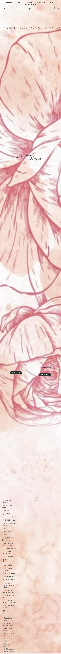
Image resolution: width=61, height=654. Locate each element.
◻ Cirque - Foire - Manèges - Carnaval (9, 601)
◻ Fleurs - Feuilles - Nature (9, 634)
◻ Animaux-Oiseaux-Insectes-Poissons (8, 584)
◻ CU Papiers (7, 564)
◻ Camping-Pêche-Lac (9, 596)
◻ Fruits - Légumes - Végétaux (9, 639)
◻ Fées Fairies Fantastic (7, 629)
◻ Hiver (5, 534)
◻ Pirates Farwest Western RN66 (8, 624)
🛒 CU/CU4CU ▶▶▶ (7, 538)
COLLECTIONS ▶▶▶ (7, 506)
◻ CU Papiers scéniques (7, 569)
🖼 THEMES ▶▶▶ (8, 579)
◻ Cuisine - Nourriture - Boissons (6, 612)
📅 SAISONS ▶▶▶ (9, 519)
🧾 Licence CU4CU (9, 516)
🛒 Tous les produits (6, 501)
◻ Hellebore (6, 510)
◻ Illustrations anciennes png (7, 644)
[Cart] (58, 8)
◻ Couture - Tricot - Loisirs (9, 606)
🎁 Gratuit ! (6, 513)
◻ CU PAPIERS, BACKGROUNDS (8, 544)
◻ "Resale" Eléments (6, 560)
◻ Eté (4, 528)
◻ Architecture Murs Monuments (8, 591)
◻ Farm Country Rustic (8, 618)
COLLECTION (15, 373)
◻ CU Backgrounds (9, 548)
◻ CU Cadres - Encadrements (7, 552)
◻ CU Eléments (7, 556)
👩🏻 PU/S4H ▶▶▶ (8, 573)
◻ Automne (6, 531)
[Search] (54, 8)
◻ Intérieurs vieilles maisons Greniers (8, 649)
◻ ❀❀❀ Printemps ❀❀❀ (9, 524)
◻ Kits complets (8, 576)
